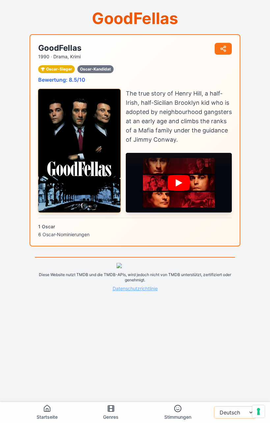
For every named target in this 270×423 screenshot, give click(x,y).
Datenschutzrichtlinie (135, 288)
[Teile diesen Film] (223, 49)
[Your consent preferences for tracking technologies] (258, 411)
